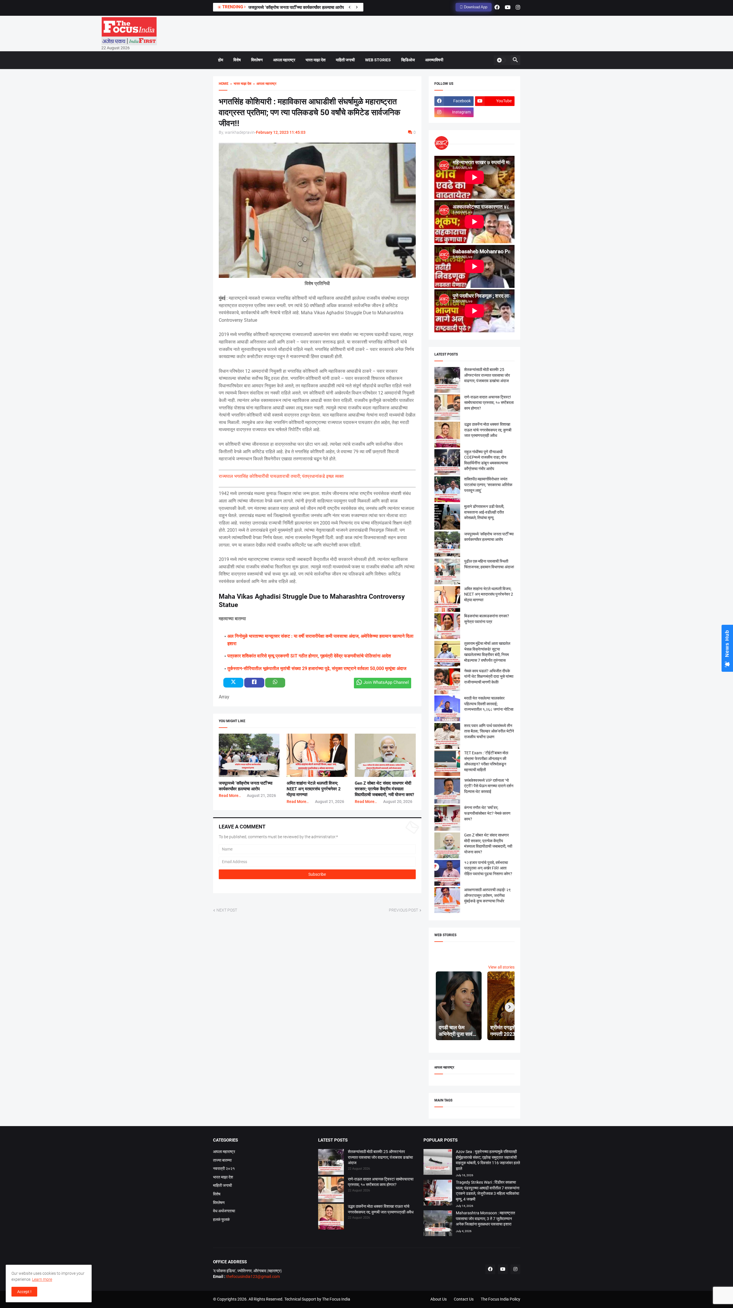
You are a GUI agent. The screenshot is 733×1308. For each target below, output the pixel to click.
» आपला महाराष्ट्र (263, 83)
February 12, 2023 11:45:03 (281, 132)
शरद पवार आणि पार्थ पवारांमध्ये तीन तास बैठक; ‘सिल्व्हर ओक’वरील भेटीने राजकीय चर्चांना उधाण (489, 731)
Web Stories (378, 60)
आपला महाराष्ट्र (284, 60)
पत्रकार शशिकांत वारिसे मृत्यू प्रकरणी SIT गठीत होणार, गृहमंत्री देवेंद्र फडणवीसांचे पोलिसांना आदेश (309, 656)
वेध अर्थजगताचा (224, 1211)
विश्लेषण (257, 60)
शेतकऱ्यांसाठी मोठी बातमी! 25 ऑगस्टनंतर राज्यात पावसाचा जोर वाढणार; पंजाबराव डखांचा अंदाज (487, 375)
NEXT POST (226, 910)
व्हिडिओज (408, 60)
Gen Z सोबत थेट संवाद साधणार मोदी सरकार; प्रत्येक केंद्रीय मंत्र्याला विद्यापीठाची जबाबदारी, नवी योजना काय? (384, 789)
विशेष (237, 60)
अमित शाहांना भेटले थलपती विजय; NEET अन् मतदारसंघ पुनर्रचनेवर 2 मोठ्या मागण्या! (314, 789)
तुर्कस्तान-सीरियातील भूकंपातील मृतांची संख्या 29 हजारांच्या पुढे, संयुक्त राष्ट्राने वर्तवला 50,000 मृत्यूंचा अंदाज (316, 668)
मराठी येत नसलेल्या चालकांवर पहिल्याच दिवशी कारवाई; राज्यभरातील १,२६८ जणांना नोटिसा (488, 704)
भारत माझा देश (316, 60)
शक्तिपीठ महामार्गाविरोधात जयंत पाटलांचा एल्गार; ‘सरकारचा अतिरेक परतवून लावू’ (488, 484)
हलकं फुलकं (221, 1219)
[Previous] (349, 7)
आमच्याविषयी (434, 60)
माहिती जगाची (345, 60)
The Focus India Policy (500, 1299)
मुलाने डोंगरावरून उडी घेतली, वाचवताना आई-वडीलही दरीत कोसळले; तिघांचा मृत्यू (308, 7)
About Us (438, 1299)
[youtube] (508, 7)
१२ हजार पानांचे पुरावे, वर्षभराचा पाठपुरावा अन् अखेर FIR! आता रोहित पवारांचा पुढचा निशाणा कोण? (488, 868)
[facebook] (497, 7)
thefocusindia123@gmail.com (252, 1276)
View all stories (501, 967)
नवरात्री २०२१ (224, 1168)
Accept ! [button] (24, 1291)
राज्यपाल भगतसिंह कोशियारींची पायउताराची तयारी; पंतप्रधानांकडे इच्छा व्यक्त (281, 476)
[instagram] (518, 7)
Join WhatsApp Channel (386, 682)
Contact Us (464, 1299)
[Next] (357, 7)
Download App (475, 7)
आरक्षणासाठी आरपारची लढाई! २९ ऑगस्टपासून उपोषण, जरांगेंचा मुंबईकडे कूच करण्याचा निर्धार (487, 895)
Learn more (42, 1279)
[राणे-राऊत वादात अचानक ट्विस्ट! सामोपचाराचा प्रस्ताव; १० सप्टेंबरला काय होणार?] (331, 1190)
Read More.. (230, 795)
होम (220, 60)
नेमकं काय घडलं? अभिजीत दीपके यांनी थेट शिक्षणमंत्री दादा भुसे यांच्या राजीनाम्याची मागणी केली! (488, 676)
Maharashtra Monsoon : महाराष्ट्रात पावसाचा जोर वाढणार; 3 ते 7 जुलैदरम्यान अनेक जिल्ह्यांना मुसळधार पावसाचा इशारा (485, 1218)
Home (223, 83)
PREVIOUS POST (403, 910)
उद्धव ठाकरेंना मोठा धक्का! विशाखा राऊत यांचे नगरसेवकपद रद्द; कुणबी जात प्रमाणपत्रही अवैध (487, 430)
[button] (501, 60)
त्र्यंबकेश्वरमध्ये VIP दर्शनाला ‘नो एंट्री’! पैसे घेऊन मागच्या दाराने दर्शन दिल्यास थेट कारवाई (488, 786)
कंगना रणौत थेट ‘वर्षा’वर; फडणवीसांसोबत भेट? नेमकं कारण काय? (487, 813)
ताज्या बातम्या (222, 1160)
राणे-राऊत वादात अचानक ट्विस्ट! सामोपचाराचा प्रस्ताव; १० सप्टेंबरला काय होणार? (489, 403)
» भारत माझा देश (239, 83)
